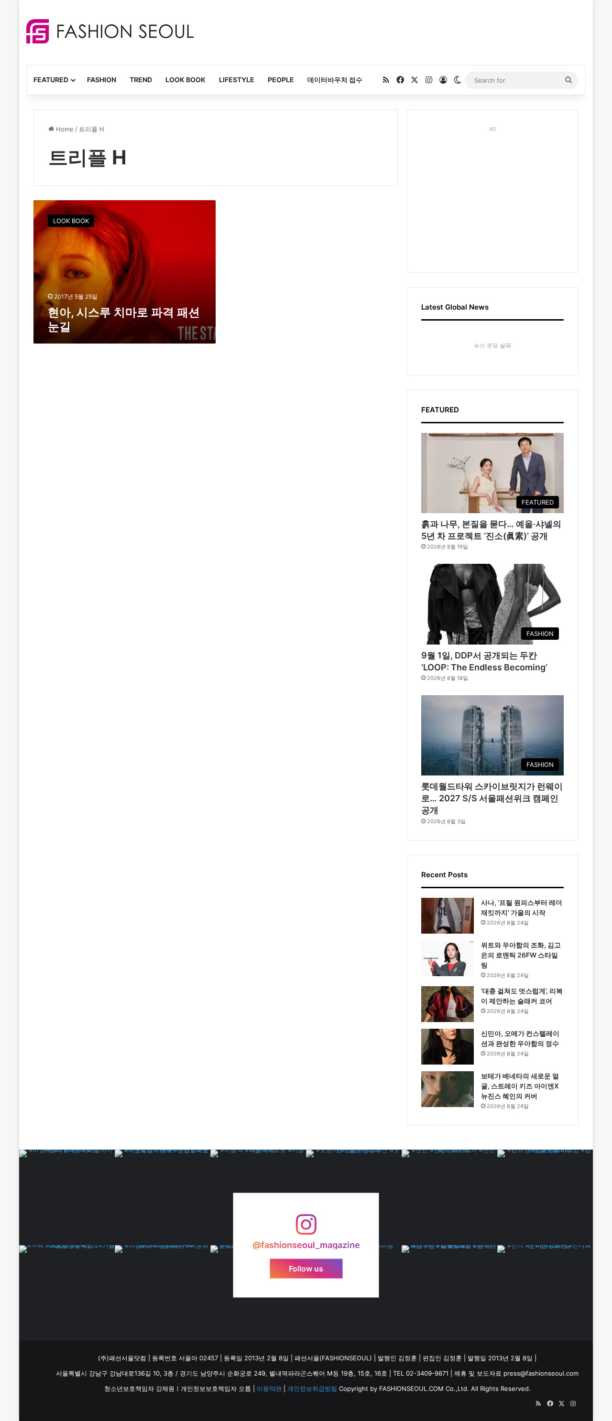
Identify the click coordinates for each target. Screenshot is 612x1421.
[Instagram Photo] (67, 1197)
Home (64, 129)
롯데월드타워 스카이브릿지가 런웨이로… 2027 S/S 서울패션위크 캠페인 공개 (492, 798)
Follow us (306, 1268)
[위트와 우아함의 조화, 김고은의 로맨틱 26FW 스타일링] (447, 958)
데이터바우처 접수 (334, 79)
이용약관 (269, 1388)
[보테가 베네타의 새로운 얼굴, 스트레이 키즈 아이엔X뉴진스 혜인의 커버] (447, 1089)
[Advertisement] (392, 31)
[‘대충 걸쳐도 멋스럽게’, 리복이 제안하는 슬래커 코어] (447, 1004)
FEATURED (50, 79)
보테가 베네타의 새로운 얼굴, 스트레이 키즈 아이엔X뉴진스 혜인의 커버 (520, 1086)
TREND (141, 79)
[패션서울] (110, 31)
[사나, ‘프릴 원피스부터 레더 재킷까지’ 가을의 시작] (447, 916)
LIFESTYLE (236, 79)
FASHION (101, 79)
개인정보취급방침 (312, 1388)
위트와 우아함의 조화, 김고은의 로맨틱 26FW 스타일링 (521, 955)
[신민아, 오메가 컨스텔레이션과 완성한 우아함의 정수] (447, 1047)
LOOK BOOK (185, 79)
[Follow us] (306, 1229)
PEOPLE (281, 79)
